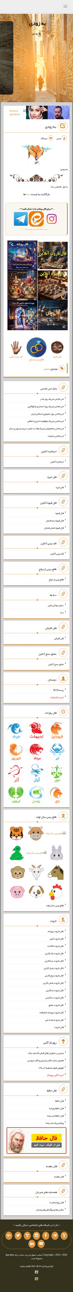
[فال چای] (53, 316)
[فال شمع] (22, 286)
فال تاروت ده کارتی (55, 997)
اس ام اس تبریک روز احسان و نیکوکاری (46, 406)
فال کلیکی (59, 638)
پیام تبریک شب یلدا (55, 1122)
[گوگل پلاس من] (8, 1236)
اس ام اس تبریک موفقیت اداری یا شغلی (45, 420)
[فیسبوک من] (45, 1236)
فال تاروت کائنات (55, 945)
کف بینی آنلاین (57, 553)
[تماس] (27, 1236)
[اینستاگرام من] (36, 1236)
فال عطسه (59, 1176)
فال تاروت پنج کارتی (54, 975)
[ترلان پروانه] (37, 113)
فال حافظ (59, 1100)
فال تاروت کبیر (56, 938)
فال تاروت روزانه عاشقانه (52, 1012)
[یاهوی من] (64, 1236)
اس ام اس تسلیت (56, 435)
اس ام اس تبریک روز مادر (52, 398)
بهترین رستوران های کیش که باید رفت (46, 1052)
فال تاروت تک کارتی (54, 953)
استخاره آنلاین (57, 461)
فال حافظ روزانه (56, 1108)
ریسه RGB (58, 689)
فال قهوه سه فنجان (55, 520)
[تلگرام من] (54, 1236)
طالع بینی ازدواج (56, 579)
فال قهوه (59, 513)
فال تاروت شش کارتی (53, 982)
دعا (28, 194)
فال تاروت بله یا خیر (54, 1019)
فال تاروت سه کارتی (54, 960)
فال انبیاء (59, 487)
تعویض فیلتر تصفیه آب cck (51, 1067)
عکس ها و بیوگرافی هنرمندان (50, 1209)
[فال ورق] (22, 316)
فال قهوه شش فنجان (54, 527)
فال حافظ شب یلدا (55, 1115)
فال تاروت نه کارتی (55, 990)
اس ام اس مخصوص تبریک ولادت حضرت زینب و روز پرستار (36, 428)
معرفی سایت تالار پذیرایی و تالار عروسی (45, 1060)
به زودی (37, 23)
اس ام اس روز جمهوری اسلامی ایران (47, 413)
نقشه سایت (25, 1266)
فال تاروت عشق (56, 1004)
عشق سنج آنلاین (56, 664)
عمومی (46, 368)
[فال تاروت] (53, 256)
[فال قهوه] (53, 286)
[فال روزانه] (22, 256)
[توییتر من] (18, 1236)
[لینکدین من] (31, 1244)
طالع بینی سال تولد (55, 905)
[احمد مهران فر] (58, 113)
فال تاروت (59, 1027)
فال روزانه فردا (56, 1202)
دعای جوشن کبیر (56, 605)
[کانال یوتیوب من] (41, 1244)
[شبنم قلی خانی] (15, 113)
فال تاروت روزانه (56, 931)
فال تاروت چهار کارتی (54, 968)
